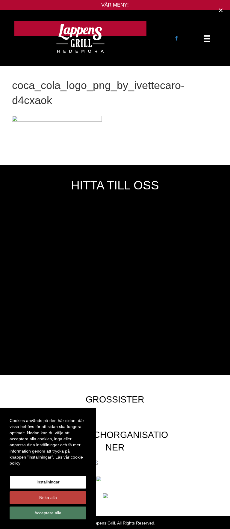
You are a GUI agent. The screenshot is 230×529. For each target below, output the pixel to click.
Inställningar (48, 482)
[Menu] (206, 38)
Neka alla (48, 497)
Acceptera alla (47, 512)
